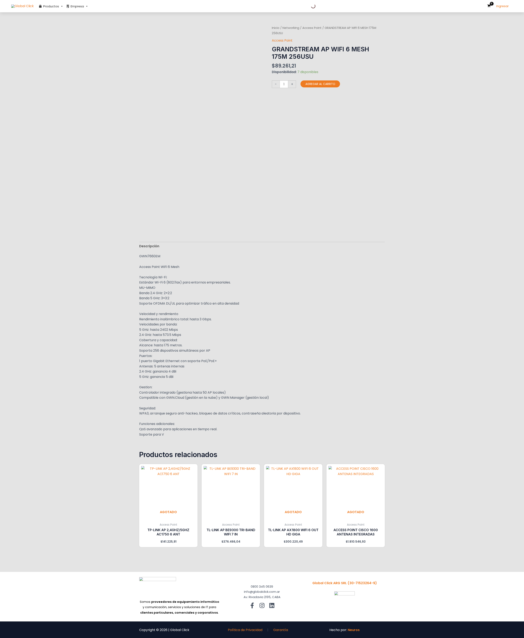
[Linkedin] (272, 605)
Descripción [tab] (149, 246)
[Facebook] (252, 605)
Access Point (312, 28)
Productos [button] (51, 6)
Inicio (275, 28)
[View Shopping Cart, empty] (488, 6)
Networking (290, 28)
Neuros (354, 630)
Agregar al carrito (320, 84)
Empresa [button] (77, 6)
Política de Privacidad (245, 630)
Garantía (280, 630)
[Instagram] (262, 605)
